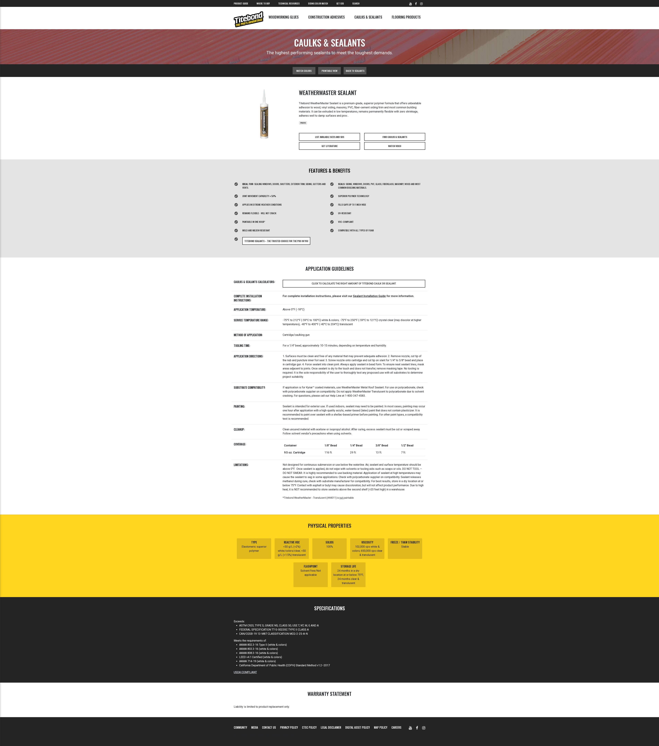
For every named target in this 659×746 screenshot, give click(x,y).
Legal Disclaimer (331, 727)
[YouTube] (410, 727)
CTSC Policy (309, 727)
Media (254, 727)
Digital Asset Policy (357, 727)
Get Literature (330, 146)
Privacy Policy (289, 727)
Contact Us (269, 727)
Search (356, 3)
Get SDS (340, 3)
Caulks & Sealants (368, 17)
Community (240, 727)
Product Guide (241, 3)
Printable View (329, 70)
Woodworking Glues (284, 17)
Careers (396, 727)
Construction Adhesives (326, 17)
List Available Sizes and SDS (329, 137)
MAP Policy (380, 727)
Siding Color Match (318, 3)
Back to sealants (355, 70)
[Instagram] (423, 727)
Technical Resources (289, 3)
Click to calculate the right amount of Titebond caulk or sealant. (354, 283)
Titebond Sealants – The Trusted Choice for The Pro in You (276, 241)
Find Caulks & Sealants (395, 137)
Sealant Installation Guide (369, 296)
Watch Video (394, 146)
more (303, 123)
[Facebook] (417, 727)
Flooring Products (406, 17)
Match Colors (303, 70)
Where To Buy (263, 3)
